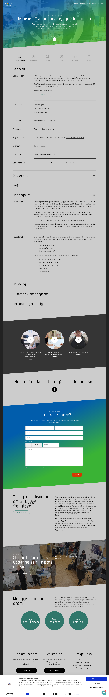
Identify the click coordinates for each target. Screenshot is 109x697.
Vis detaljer (77, 694)
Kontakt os (82, 660)
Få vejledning (54, 670)
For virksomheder (85, 3)
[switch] (43, 694)
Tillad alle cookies (96, 678)
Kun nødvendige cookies (96, 687)
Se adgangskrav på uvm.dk (75, 137)
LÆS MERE (58, 559)
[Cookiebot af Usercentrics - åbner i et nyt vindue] (9, 694)
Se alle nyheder (22, 573)
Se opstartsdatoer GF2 (41, 112)
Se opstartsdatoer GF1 (41, 108)
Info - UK (94, 3)
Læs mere (30, 359)
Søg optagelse (42, 95)
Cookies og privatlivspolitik (82, 668)
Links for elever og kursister (82, 665)
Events (68, 3)
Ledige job (26, 670)
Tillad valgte (97, 683)
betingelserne (37, 467)
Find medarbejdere (82, 662)
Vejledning (75, 3)
